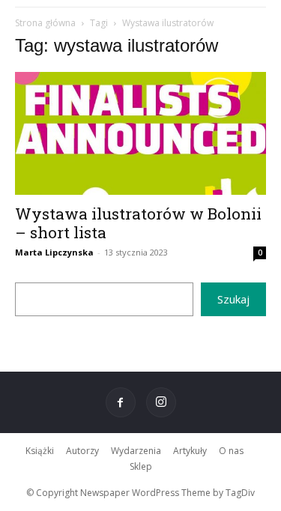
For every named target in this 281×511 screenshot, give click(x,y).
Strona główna (45, 22)
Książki (39, 450)
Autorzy (82, 450)
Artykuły (190, 450)
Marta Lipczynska (54, 252)
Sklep (141, 466)
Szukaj (233, 298)
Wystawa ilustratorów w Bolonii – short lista (138, 223)
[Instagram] (161, 402)
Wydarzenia (136, 450)
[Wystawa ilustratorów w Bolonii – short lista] (140, 133)
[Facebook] (121, 402)
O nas (231, 450)
